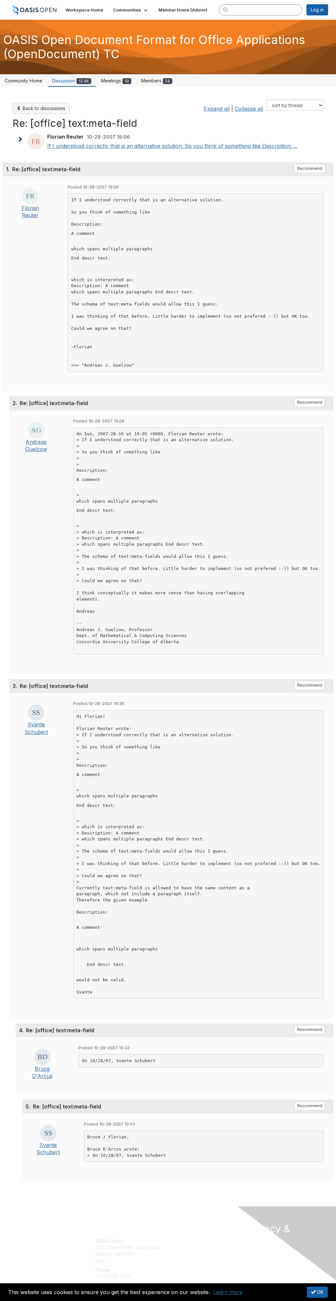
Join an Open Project (194, 1250)
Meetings (115, 80)
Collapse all (249, 108)
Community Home (23, 80)
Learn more (227, 1292)
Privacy (254, 1259)
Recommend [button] (309, 168)
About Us (256, 1253)
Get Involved (184, 1241)
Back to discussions (43, 108)
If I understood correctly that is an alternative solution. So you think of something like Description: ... (172, 146)
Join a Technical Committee (200, 1260)
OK (320, 1292)
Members (155, 80)
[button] (131, 10)
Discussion (70, 80)
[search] (226, 9)
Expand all (217, 108)
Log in (317, 9)
